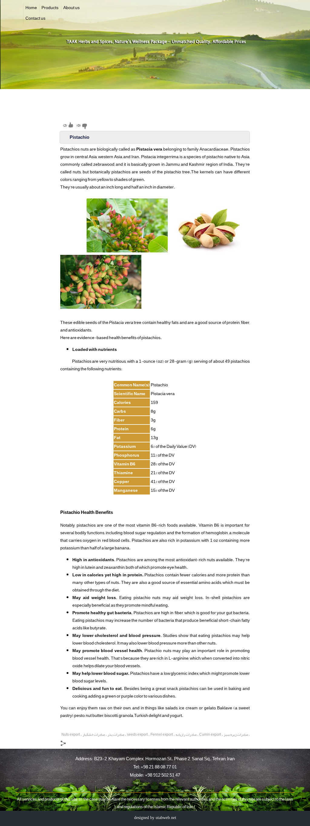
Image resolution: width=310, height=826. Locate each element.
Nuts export (70, 734)
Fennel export (161, 734)
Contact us (35, 18)
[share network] (63, 744)
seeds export (137, 734)
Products (49, 7)
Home (31, 7)
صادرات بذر (115, 734)
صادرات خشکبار (94, 734)
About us (71, 7)
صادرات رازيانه (186, 734)
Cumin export (210, 734)
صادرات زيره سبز (236, 734)
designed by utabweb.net (155, 817)
